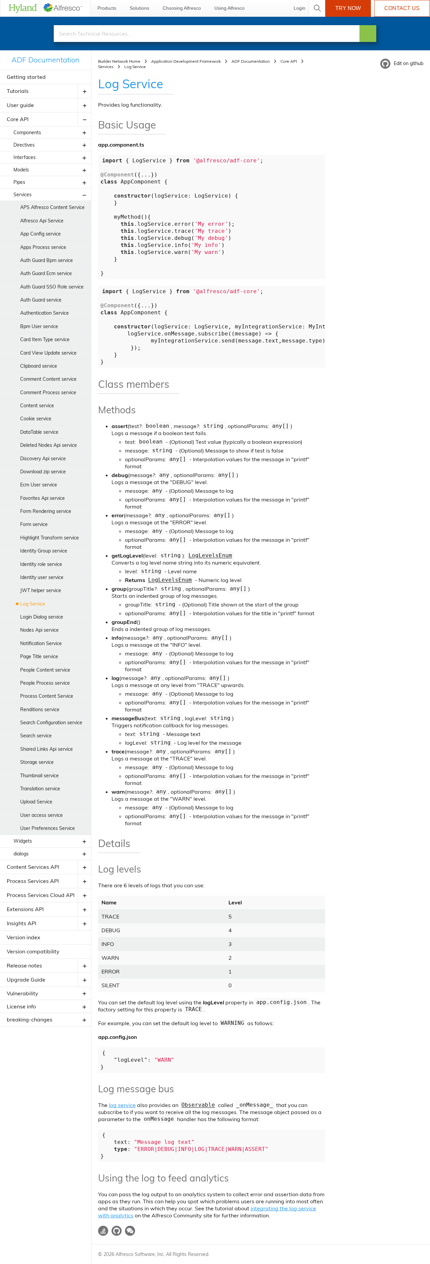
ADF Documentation (45, 59)
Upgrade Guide (26, 979)
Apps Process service (43, 247)
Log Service (32, 604)
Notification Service (41, 643)
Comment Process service (48, 392)
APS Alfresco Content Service (52, 207)
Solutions (139, 8)
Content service (37, 406)
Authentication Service (44, 313)
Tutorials (18, 91)
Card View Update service (48, 353)
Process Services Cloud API (41, 895)
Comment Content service (48, 379)
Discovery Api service (43, 459)
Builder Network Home (119, 61)
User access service (41, 815)
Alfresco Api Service (41, 221)
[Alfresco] (45, 8)
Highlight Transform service (49, 538)
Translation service (40, 789)
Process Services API (33, 881)
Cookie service (35, 419)
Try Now (348, 8)
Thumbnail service (39, 776)
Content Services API (33, 866)
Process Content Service (46, 696)
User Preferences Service (47, 828)
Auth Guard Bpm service (46, 260)
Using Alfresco (229, 8)
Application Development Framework (186, 61)
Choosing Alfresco (182, 8)
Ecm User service (38, 485)
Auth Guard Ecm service (46, 273)
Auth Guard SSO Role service (52, 287)
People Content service (45, 670)
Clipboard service (38, 366)
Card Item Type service (45, 339)
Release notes (24, 965)
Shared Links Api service (46, 749)
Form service (34, 524)
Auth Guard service (40, 300)
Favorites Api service (42, 498)
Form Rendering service (45, 511)
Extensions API (25, 909)
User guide (20, 105)
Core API (18, 119)
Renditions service (39, 709)
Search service (36, 736)
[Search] (367, 33)
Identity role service (41, 564)
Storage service (37, 762)
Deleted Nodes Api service (48, 445)
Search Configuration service (51, 723)
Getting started (26, 76)
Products (106, 8)
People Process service (45, 683)
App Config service (40, 234)
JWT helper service (40, 590)
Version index (23, 937)
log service (122, 1105)
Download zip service (43, 472)
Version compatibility (33, 951)
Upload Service (36, 802)
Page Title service (39, 656)
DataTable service (39, 432)
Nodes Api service (39, 630)
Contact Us (402, 8)
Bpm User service (39, 326)
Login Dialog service (41, 617)
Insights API (21, 923)
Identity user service (41, 577)
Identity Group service (43, 551)
